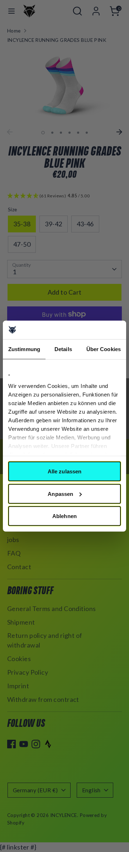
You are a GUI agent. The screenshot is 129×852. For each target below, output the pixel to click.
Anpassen (60, 494)
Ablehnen (64, 516)
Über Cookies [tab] (103, 349)
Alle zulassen (64, 471)
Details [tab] (63, 349)
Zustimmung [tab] (24, 349)
